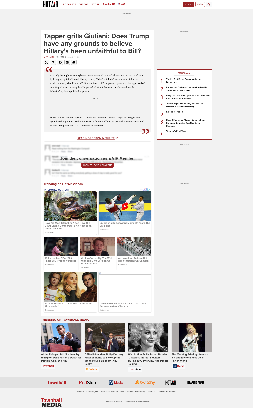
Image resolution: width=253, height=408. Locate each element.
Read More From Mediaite (96, 138)
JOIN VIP (188, 4)
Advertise (114, 392)
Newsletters (105, 392)
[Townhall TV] (109, 4)
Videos (84, 4)
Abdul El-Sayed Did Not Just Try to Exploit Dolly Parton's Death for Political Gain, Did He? (61, 357)
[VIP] (122, 4)
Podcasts (69, 4)
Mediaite (50, 57)
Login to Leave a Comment (97, 165)
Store (96, 4)
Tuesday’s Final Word (176, 131)
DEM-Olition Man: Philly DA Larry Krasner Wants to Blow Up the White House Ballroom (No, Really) (104, 359)
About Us (80, 392)
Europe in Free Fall (175, 112)
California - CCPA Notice (167, 392)
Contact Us (151, 392)
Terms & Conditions (127, 392)
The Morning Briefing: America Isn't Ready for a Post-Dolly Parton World (190, 357)
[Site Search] (209, 4)
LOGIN (200, 4)
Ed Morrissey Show (92, 392)
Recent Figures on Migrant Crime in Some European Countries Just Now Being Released (186, 123)
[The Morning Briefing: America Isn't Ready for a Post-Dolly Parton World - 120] (192, 337)
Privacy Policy (140, 392)
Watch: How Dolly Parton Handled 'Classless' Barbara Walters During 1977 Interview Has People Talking (148, 359)
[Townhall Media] (51, 402)
